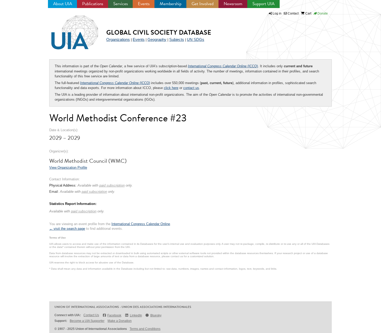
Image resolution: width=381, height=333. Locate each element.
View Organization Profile (68, 167)
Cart (308, 13)
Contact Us (91, 315)
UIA (68, 29)
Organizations (118, 39)
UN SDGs (195, 39)
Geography (156, 39)
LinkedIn (136, 315)
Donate (322, 13)
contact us (191, 88)
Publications (92, 4)
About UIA (62, 4)
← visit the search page (67, 229)
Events (144, 4)
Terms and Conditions (145, 329)
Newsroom (233, 4)
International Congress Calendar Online (140, 224)
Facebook (114, 315)
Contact (293, 13)
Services (120, 4)
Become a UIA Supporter (87, 321)
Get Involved (203, 4)
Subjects (176, 39)
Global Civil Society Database (158, 32)
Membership (170, 4)
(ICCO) (223, 66)
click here (171, 88)
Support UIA (263, 4)
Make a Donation (120, 321)
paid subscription (112, 185)
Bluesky (155, 315)
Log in (277, 13)
